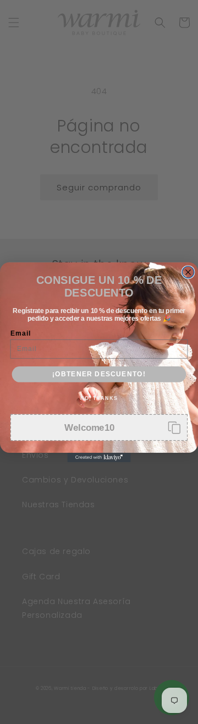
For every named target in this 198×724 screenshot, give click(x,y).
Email (20, 333)
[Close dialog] (188, 272)
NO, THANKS (99, 398)
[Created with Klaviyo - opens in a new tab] (98, 457)
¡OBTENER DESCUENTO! (98, 373)
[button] (99, 427)
